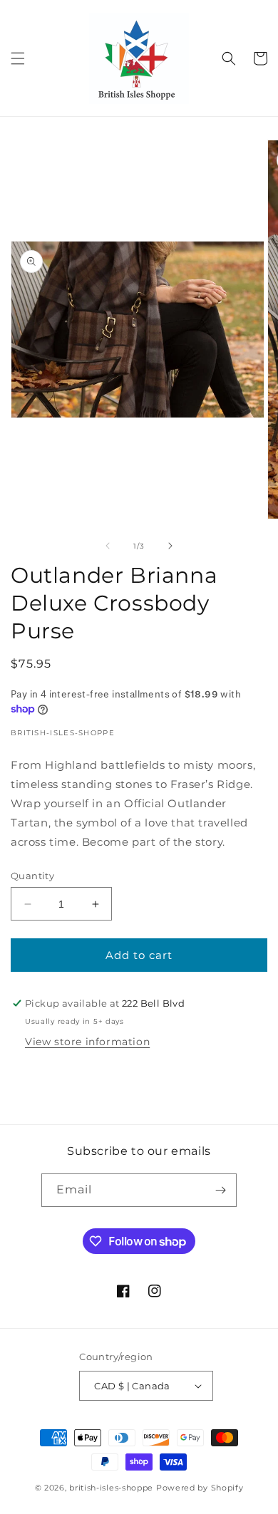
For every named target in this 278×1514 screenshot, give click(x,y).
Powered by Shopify (200, 1488)
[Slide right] (170, 545)
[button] (18, 58)
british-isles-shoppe (111, 1488)
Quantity (32, 875)
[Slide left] (107, 545)
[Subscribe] (220, 1190)
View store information (87, 1041)
